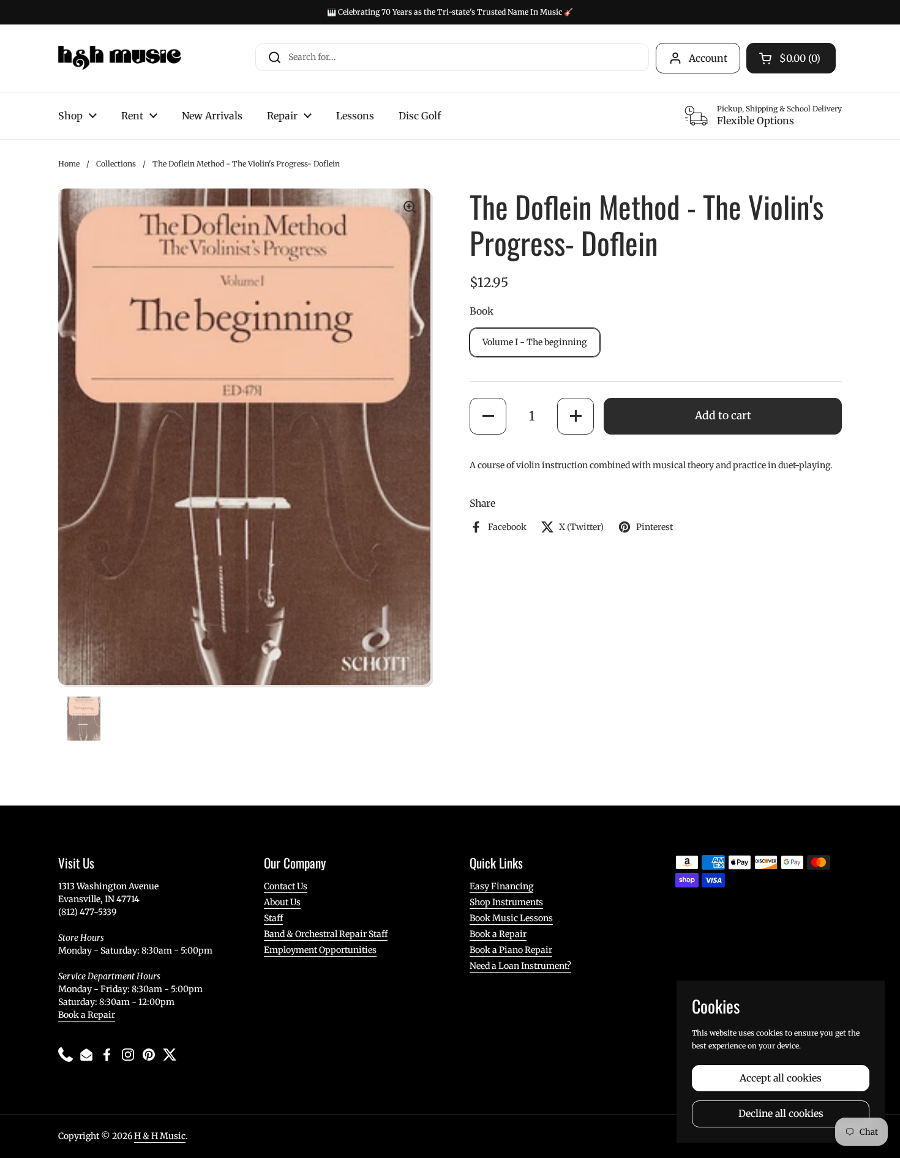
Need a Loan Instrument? (520, 965)
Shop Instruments (506, 902)
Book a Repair (86, 1014)
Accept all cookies (781, 1078)
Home (69, 163)
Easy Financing (501, 886)
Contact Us (285, 886)
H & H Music (160, 1135)
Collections (116, 163)
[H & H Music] (119, 58)
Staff (273, 918)
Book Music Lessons (511, 918)
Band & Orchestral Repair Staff (326, 933)
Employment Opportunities (320, 949)
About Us (282, 902)
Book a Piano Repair (511, 949)
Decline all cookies (780, 1113)
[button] (488, 416)
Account (708, 58)
